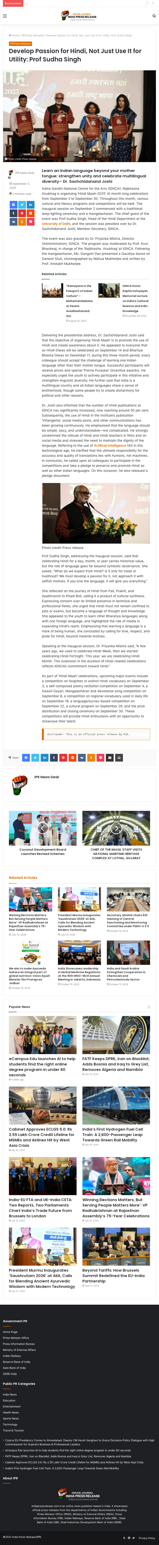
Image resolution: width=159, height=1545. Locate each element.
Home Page (10, 1331)
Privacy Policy (147, 1538)
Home (15, 35)
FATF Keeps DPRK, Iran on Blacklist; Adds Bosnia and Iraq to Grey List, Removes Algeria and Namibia (85, 3)
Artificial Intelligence (110, 445)
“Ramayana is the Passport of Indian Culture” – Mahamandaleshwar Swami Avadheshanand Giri (79, 301)
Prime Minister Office (16, 1337)
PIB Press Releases (32, 35)
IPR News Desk (25, 172)
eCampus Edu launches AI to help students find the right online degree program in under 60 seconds (42, 1067)
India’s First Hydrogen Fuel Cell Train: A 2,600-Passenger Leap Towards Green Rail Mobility (112, 1135)
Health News (11, 1412)
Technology (10, 1424)
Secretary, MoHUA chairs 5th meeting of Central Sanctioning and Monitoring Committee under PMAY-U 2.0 (128, 920)
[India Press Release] (79, 16)
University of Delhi (56, 224)
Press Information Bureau (19, 1343)
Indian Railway (12, 1355)
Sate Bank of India (14, 1367)
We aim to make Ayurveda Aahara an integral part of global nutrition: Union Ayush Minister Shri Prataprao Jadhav (29, 976)
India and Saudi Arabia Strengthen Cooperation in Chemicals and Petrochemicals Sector (126, 974)
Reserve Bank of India (16, 1361)
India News (10, 1394)
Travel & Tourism (13, 1430)
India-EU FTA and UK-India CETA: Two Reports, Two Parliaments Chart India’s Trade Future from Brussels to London (40, 1208)
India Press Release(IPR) (26, 1536)
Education (9, 1400)
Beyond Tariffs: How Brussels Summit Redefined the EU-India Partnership (113, 1276)
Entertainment (12, 1406)
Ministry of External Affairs (19, 1349)
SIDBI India (10, 1373)
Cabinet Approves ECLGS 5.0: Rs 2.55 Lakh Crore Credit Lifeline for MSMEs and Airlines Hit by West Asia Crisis (41, 1137)
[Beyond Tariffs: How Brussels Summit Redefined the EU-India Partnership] (116, 1247)
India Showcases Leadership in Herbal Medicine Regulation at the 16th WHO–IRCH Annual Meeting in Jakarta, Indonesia (79, 974)
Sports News (11, 1418)
